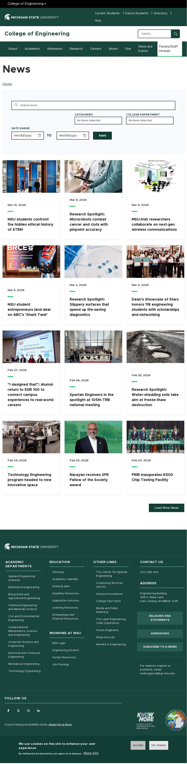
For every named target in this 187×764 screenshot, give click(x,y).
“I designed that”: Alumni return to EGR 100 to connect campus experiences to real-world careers (30, 395)
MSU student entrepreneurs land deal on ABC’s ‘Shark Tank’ (29, 310)
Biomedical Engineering (23, 587)
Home (7, 84)
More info (91, 753)
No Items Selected (88, 120)
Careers (95, 48)
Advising (58, 572)
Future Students (136, 13)
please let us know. (60, 724)
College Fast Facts (112, 601)
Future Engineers (107, 630)
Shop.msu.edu (112, 637)
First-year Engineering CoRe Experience (111, 621)
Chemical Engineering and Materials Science (22, 607)
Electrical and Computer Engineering (24, 655)
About (12, 48)
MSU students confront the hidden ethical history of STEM (30, 224)
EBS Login (68, 643)
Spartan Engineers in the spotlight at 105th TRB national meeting (92, 400)
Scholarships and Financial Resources (65, 617)
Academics (32, 48)
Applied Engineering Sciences (21, 578)
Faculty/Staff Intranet (170, 48)
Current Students (107, 13)
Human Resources (68, 657)
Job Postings (68, 664)
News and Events (145, 48)
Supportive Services (68, 600)
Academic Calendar (68, 579)
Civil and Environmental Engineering (23, 618)
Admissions (54, 48)
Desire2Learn (68, 586)
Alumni (113, 48)
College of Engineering (26, 3)
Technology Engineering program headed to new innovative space (29, 480)
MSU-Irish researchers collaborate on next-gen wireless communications (154, 224)
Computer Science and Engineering (23, 644)
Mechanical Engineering (23, 664)
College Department (143, 114)
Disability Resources (68, 593)
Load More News (167, 507)
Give (98, 20)
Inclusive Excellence (109, 594)
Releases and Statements (166, 618)
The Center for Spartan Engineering (112, 574)
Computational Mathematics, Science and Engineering (24, 631)
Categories (84, 114)
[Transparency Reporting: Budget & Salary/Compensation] (169, 713)
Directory (160, 13)
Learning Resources (68, 607)
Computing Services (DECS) (112, 585)
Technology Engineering (24, 671)
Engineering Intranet (68, 650)
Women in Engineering (111, 644)
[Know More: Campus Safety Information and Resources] (139, 713)
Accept (138, 745)
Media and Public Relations (107, 610)
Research (76, 48)
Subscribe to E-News (163, 646)
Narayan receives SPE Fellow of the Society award (89, 480)
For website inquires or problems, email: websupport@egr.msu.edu (157, 670)
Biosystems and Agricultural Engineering (24, 596)
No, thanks (158, 745)
